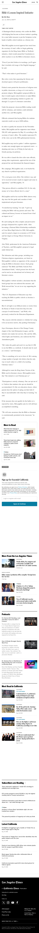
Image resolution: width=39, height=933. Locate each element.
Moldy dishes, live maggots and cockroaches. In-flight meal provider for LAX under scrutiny (26, 564)
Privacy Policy (13, 493)
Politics (18, 596)
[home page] (19, 2)
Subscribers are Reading (13, 783)
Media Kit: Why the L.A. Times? (30, 909)
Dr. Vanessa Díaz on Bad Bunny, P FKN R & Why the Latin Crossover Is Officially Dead (12, 662)
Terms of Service (22, 487)
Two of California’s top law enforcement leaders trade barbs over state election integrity (26, 601)
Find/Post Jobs (6, 912)
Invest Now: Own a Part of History (30, 913)
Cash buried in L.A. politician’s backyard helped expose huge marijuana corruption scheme (25, 696)
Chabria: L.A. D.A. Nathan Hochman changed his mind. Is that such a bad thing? (25, 588)
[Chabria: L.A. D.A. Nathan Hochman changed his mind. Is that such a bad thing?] (8, 587)
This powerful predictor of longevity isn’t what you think (18, 816)
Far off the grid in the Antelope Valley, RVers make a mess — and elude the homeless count (26, 709)
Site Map (4, 895)
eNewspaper (5, 909)
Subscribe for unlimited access (10, 892)
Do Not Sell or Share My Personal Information (21, 928)
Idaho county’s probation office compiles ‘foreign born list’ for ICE (19, 576)
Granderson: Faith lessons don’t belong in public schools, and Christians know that (13, 456)
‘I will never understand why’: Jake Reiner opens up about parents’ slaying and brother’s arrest (25, 738)
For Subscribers (20, 691)
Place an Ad (5, 915)
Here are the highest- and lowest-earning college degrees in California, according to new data (26, 724)
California (5, 8)
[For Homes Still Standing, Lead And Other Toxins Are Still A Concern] (30, 621)
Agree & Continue (19, 504)
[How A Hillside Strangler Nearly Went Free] (30, 644)
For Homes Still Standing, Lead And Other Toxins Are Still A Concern (11, 619)
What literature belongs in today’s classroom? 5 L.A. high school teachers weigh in (12, 430)
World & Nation (6, 572)
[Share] (4, 24)
